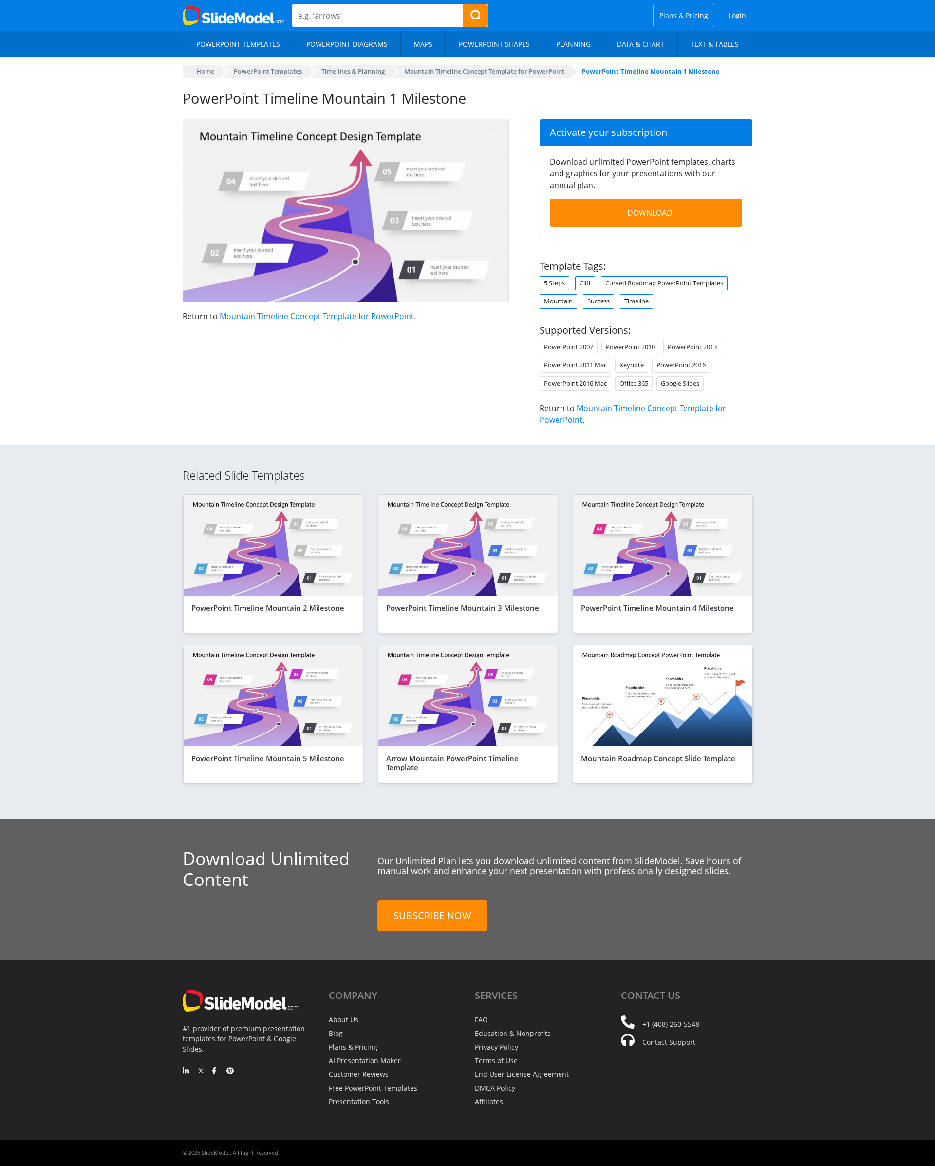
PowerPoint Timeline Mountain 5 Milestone (267, 758)
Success (598, 301)
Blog (336, 1033)
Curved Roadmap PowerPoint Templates (664, 283)
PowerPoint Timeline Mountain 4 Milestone (657, 608)
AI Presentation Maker (365, 1060)
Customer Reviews (359, 1074)
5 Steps (554, 283)
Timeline (636, 301)
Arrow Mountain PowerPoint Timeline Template (452, 762)
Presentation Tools (359, 1101)
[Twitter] (201, 1071)
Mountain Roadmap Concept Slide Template (658, 758)
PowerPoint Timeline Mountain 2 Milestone (267, 608)
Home (205, 71)
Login (737, 15)
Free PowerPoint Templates (373, 1087)
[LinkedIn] (186, 1071)
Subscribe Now (432, 915)
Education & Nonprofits (513, 1033)
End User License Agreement (522, 1074)
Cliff (585, 283)
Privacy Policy (496, 1047)
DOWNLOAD (650, 212)
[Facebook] (215, 1071)
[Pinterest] (230, 1071)
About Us (343, 1019)
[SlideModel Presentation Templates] (233, 15)
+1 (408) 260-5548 (670, 1024)
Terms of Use (496, 1060)
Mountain (558, 301)
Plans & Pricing (683, 15)
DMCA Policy (495, 1087)
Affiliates (489, 1101)
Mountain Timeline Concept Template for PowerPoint (317, 316)
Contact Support (668, 1042)
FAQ (481, 1019)
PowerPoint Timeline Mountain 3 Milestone (462, 608)
